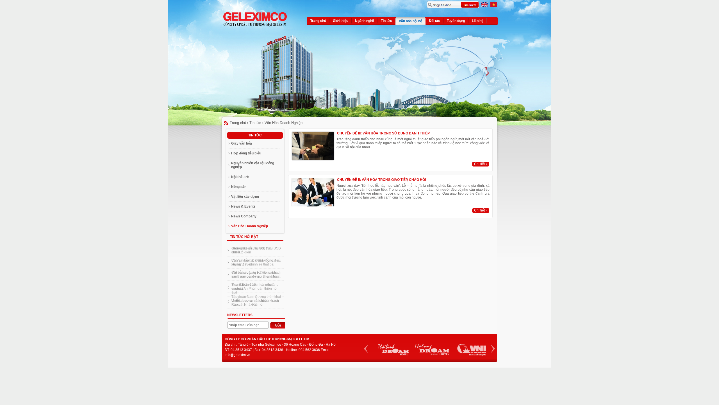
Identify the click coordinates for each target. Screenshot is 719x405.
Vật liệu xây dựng (245, 197)
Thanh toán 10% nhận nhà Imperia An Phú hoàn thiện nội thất (254, 288)
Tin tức (255, 123)
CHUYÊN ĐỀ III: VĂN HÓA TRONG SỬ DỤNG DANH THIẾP (383, 133)
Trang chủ (238, 123)
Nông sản (238, 187)
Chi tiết (479, 164)
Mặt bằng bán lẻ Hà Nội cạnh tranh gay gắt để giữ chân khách (256, 274)
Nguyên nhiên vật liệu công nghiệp (252, 165)
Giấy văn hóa (241, 143)
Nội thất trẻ (240, 177)
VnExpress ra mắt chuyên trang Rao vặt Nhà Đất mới (255, 303)
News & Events (243, 206)
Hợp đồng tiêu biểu (246, 153)
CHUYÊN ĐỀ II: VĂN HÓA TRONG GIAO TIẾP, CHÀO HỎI (381, 180)
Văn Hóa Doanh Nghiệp (283, 123)
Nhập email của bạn (244, 325)
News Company (243, 216)
